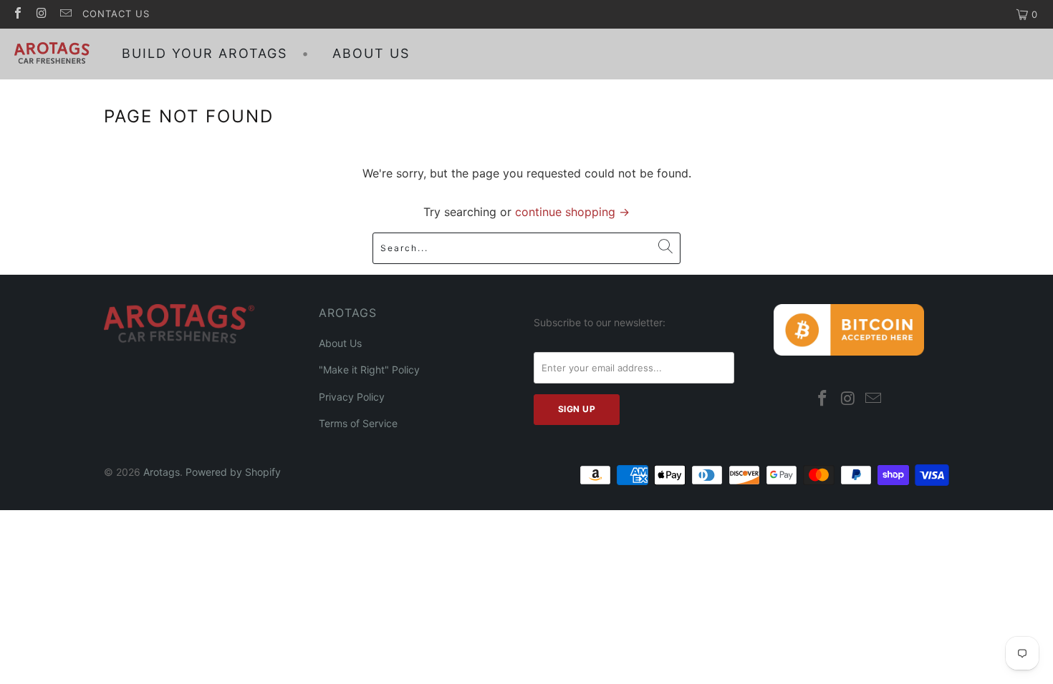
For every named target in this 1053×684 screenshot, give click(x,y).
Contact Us (116, 13)
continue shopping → (572, 212)
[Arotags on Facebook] (17, 14)
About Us (340, 343)
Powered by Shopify (233, 472)
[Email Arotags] (65, 14)
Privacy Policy (352, 397)
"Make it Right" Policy (369, 369)
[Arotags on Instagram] (40, 14)
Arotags (161, 472)
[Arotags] (52, 54)
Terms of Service (358, 423)
